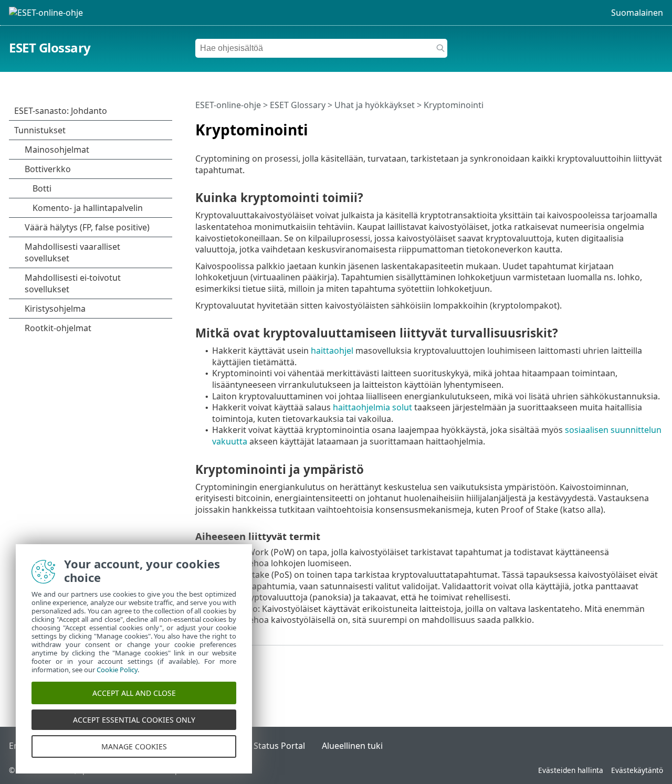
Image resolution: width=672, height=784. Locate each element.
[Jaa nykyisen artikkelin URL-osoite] (626, 125)
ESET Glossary (50, 47)
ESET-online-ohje (228, 105)
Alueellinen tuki (352, 745)
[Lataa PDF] (641, 125)
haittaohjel (332, 350)
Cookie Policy (117, 669)
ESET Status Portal (269, 745)
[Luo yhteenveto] (657, 125)
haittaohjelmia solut (372, 407)
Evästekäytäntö (637, 770)
